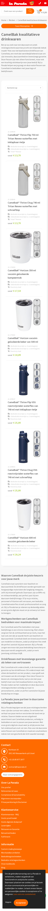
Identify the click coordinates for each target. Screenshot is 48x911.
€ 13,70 (14, 155)
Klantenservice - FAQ (10, 814)
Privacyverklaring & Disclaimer (14, 802)
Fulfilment (5, 836)
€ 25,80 (14, 422)
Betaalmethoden (8, 833)
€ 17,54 (14, 290)
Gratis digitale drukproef (11, 822)
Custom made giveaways (11, 849)
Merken (12, 20)
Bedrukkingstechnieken (11, 856)
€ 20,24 (14, 554)
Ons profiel (6, 787)
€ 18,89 (14, 354)
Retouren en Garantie (10, 829)
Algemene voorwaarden (11, 798)
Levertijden (6, 825)
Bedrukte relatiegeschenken (13, 860)
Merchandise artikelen (10, 852)
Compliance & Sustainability (13, 795)
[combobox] (13, 11)
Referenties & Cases (9, 791)
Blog (3, 867)
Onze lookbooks (8, 864)
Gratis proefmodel (9, 818)
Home (3, 20)
